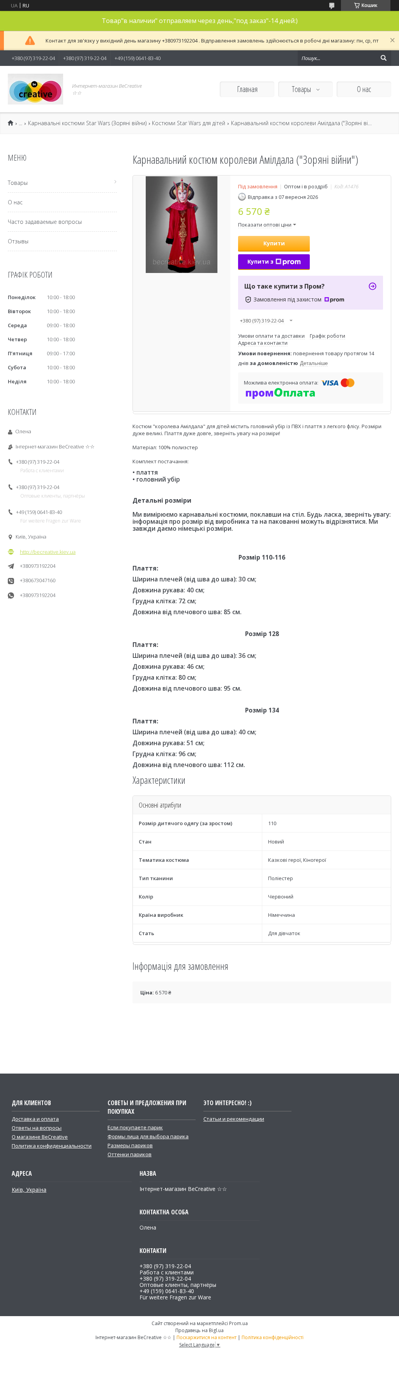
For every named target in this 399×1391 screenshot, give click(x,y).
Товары (302, 89)
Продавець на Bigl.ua (199, 1330)
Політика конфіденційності (273, 1337)
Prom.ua (238, 1323)
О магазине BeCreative (40, 1136)
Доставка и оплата (35, 1118)
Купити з (260, 261)
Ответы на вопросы (37, 1127)
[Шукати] (383, 58)
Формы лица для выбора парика (148, 1136)
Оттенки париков (130, 1154)
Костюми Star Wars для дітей (188, 123)
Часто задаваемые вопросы (45, 221)
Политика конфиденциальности (52, 1145)
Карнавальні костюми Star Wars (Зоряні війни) (87, 123)
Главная (247, 89)
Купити (274, 243)
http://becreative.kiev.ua (48, 552)
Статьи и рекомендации (233, 1118)
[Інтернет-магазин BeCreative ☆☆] (35, 89)
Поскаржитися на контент (207, 1337)
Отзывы (18, 241)
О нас (364, 89)
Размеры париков (130, 1145)
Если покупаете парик (135, 1127)
